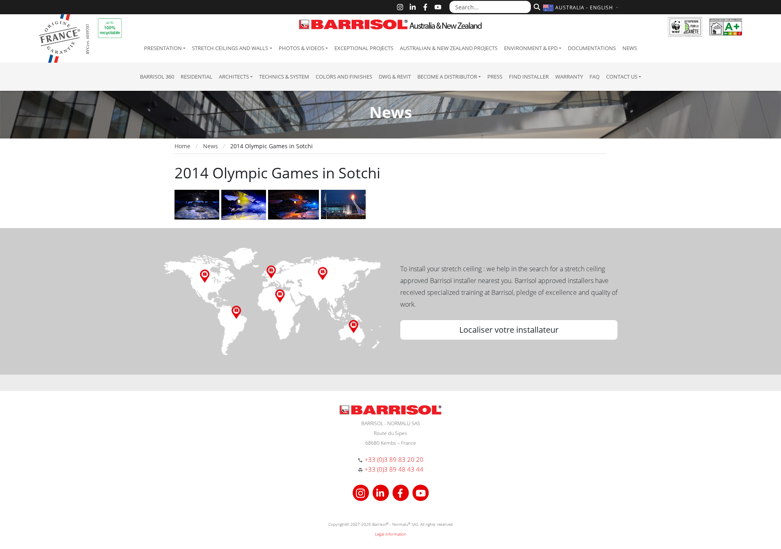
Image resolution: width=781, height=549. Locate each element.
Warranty (569, 76)
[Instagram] (400, 7)
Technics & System (284, 76)
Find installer (529, 76)
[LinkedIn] (412, 7)
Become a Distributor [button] (447, 76)
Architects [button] (234, 76)
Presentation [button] (163, 48)
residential (196, 76)
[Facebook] (425, 7)
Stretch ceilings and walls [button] (230, 48)
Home (182, 146)
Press (494, 76)
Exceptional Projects (363, 48)
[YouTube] (437, 7)
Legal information (390, 534)
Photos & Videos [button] (301, 48)
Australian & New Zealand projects (448, 48)
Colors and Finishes (344, 76)
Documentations (592, 48)
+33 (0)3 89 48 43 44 (393, 469)
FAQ (594, 76)
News (629, 48)
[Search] (536, 6)
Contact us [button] (621, 76)
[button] (581, 7)
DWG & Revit (395, 76)
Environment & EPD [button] (531, 48)
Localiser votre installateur (508, 329)
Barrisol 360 (157, 76)
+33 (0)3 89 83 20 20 (393, 459)
